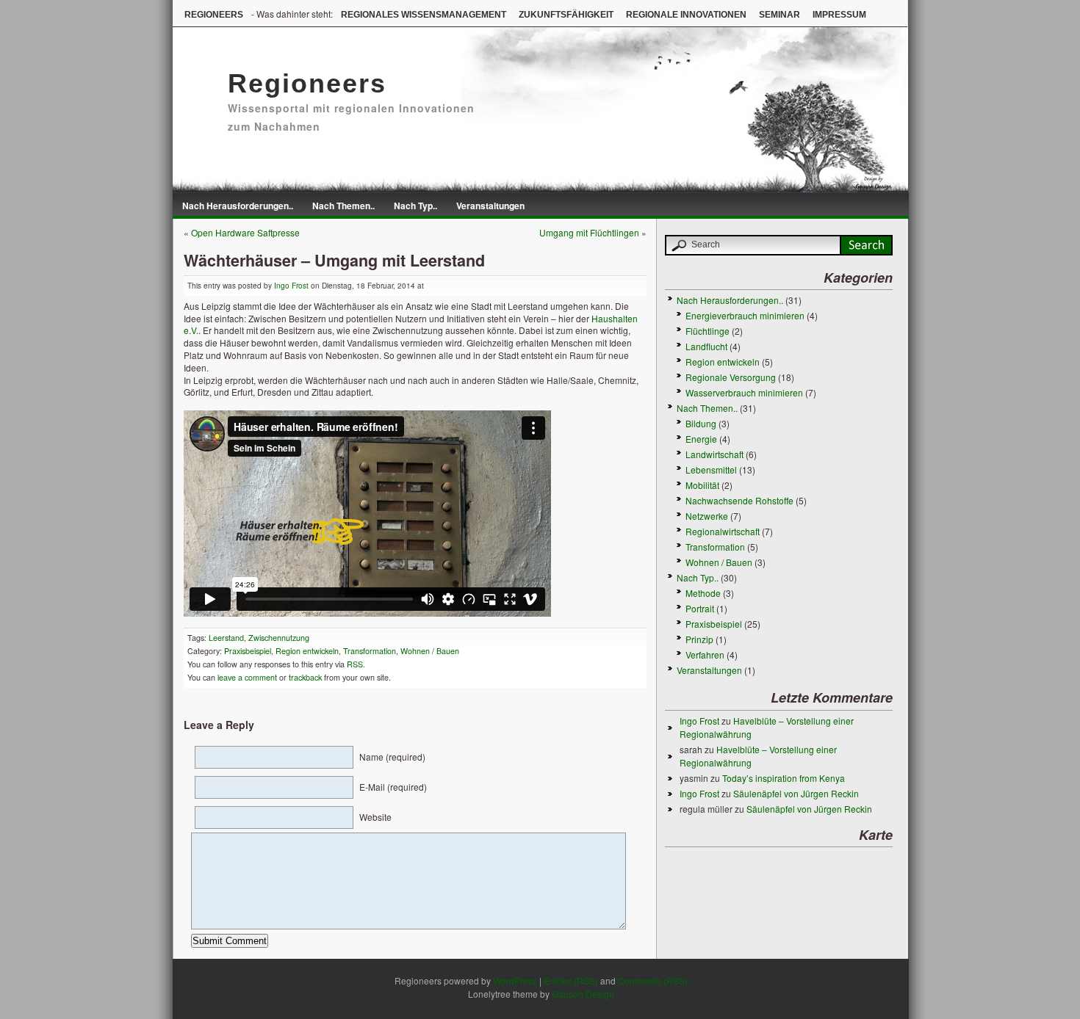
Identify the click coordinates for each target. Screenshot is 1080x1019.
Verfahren (704, 654)
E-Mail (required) (393, 786)
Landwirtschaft (714, 454)
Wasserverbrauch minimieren (744, 392)
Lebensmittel (711, 469)
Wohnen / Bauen (429, 650)
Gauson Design (583, 993)
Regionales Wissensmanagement (423, 15)
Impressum (839, 15)
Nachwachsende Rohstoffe (739, 500)
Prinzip (699, 639)
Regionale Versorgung (730, 377)
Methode (703, 593)
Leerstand (226, 637)
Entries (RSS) (571, 980)
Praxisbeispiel (247, 650)
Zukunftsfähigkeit (566, 15)
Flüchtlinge (707, 330)
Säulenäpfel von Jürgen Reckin (796, 793)
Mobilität (702, 485)
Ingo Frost (291, 285)
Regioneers (213, 15)
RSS (355, 664)
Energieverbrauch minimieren (744, 315)
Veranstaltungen (490, 205)
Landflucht (706, 346)
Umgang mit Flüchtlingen (589, 232)
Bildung (700, 423)
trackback (305, 677)
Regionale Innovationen (686, 15)
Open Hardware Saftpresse (245, 232)
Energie (701, 438)
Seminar (779, 15)
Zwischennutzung (278, 637)
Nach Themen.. (343, 205)
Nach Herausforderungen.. (237, 205)
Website (375, 817)
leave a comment (246, 677)
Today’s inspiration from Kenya (783, 778)
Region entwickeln (307, 650)
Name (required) (392, 756)
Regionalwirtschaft (722, 531)
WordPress (515, 980)
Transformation (369, 650)
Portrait (699, 608)
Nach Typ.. (415, 205)
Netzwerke (706, 516)
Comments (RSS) (653, 980)
